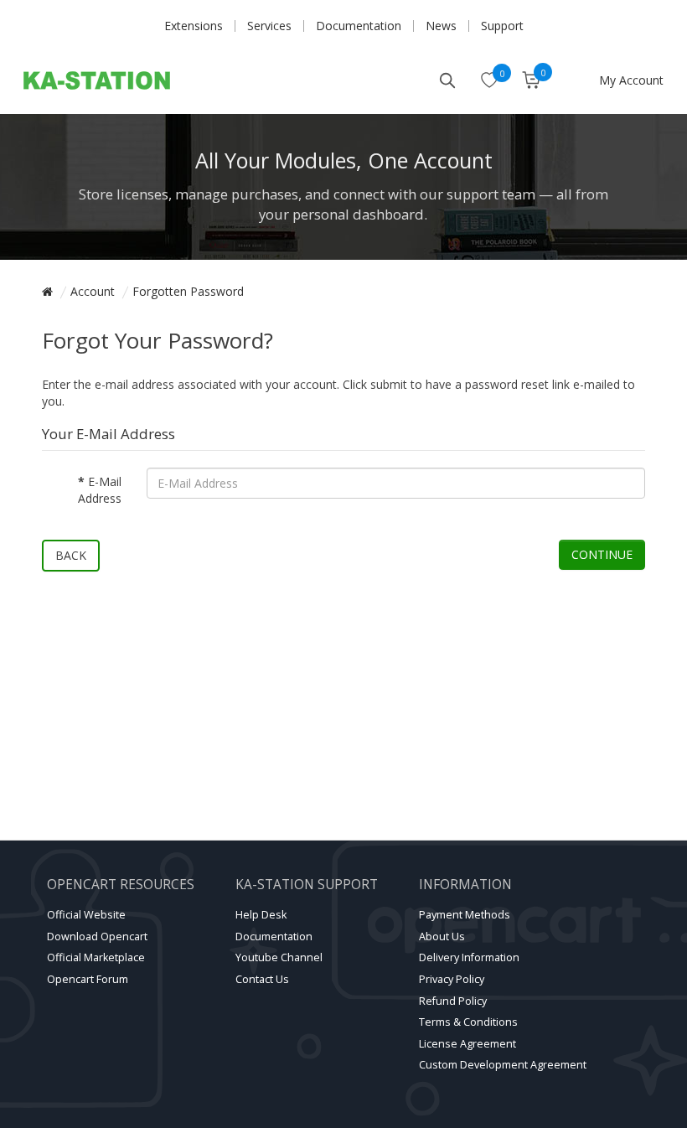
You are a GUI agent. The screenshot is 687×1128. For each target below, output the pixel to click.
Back (70, 555)
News (441, 26)
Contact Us (262, 979)
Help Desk (261, 915)
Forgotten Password (188, 291)
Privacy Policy (451, 979)
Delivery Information (469, 957)
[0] (489, 81)
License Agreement (467, 1044)
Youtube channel (279, 957)
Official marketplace (96, 957)
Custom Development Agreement (502, 1065)
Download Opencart (97, 936)
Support (502, 26)
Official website (86, 915)
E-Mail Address (99, 489)
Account (92, 291)
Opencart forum (87, 979)
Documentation (358, 26)
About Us (442, 936)
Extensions (193, 26)
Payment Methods (464, 915)
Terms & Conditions (468, 1022)
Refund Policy (453, 1001)
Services (269, 26)
